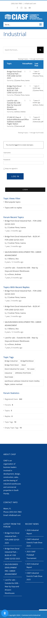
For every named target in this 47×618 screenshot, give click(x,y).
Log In (15, 176)
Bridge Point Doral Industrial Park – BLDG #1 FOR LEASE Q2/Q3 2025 (14, 89)
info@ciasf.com (30, 3)
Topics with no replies (13, 207)
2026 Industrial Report (33, 532)
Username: (7, 153)
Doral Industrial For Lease (14, 369)
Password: (6, 160)
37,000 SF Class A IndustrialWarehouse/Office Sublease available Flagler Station (18, 120)
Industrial (8, 373)
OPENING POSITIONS (23, 373)
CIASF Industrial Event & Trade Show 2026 (34, 542)
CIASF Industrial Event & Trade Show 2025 (34, 576)
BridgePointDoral (27, 361)
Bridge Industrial (11, 361)
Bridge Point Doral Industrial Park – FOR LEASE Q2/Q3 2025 (14, 74)
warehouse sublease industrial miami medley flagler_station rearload (22, 382)
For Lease (30, 369)
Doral (24, 365)
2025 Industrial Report (33, 565)
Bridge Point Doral (12, 365)
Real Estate (9, 377)
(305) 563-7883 (15, 512)
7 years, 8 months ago (36, 102)
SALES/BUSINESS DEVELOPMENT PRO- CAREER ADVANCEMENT (23, 253)
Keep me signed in (11, 168)
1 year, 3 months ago (36, 72)
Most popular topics (12, 202)
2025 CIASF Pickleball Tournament (31, 554)
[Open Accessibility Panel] (4, 613)
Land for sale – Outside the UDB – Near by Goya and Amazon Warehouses (14, 104)
